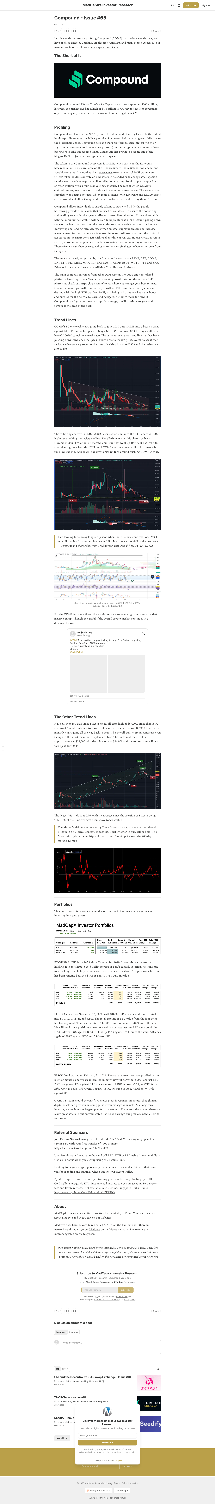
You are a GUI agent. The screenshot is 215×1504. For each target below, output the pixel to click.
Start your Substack (100, 1490)
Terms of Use (121, 1449)
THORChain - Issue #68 (70, 1397)
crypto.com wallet (121, 1172)
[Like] (56, 1388)
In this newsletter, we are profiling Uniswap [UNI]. (79, 1381)
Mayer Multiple (69, 816)
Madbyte (67, 1218)
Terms (117, 1483)
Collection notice (130, 1483)
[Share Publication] (179, 5)
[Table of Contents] (3, 752)
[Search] (173, 5)
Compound (61, 134)
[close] (135, 1408)
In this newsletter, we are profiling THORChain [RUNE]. (81, 1401)
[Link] (50, 55)
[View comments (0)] (67, 31)
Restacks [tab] (73, 1332)
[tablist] (67, 1332)
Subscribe (190, 5)
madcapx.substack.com (105, 47)
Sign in (206, 5)
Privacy (108, 1483)
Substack (93, 1497)
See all (60, 1438)
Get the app (122, 1490)
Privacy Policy (129, 1452)
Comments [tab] (61, 1332)
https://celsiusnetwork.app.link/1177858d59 (81, 1148)
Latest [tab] (65, 1368)
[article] (107, 1383)
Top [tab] (57, 1368)
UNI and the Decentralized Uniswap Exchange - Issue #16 (92, 1377)
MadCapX (85, 1218)
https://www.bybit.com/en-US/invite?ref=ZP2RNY (84, 1192)
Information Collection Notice (106, 1452)
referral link (116, 1160)
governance (105, 172)
